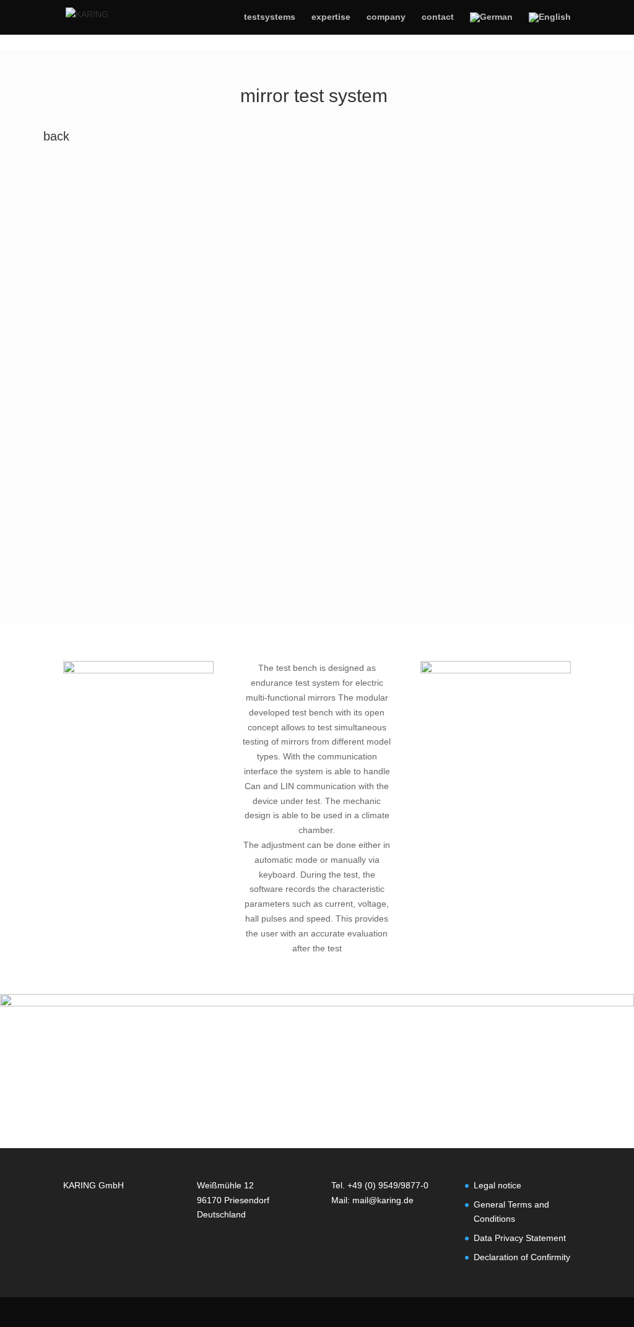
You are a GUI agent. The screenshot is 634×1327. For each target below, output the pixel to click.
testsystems (269, 17)
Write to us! (309, 1094)
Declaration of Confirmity (522, 1257)
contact (438, 17)
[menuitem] (491, 23)
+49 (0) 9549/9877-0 (387, 1185)
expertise (330, 17)
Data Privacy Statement (520, 1238)
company (386, 17)
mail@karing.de (383, 1200)
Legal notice (497, 1185)
